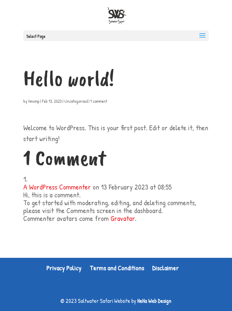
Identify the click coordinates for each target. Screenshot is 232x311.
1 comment (98, 101)
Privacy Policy (64, 267)
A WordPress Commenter (57, 187)
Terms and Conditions (117, 267)
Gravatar (123, 218)
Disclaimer (165, 267)
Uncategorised (76, 101)
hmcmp (33, 101)
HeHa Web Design (154, 301)
